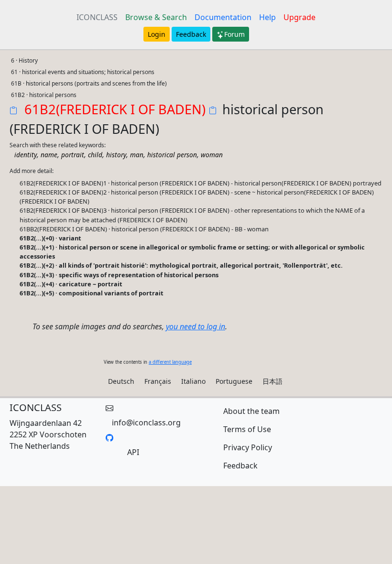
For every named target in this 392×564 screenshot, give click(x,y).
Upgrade (299, 17)
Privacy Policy (247, 447)
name (49, 154)
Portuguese (234, 381)
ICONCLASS (97, 17)
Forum (234, 34)
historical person (172, 154)
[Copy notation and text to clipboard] (214, 111)
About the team (251, 411)
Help (267, 17)
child (95, 154)
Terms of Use (247, 429)
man (136, 154)
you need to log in (195, 326)
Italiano (193, 381)
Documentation (223, 17)
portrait (72, 154)
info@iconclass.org (146, 422)
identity (25, 154)
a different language (170, 362)
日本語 (272, 381)
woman (212, 154)
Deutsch (121, 381)
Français (157, 381)
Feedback (191, 34)
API (133, 452)
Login (156, 34)
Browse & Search (156, 17)
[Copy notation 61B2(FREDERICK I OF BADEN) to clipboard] (15, 111)
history (116, 154)
